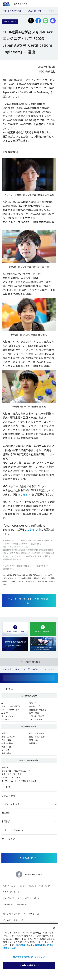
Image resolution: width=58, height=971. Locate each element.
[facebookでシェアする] (38, 21)
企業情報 (6, 904)
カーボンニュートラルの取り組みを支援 (18, 780)
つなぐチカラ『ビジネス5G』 (14, 770)
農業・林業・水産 (36, 736)
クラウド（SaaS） (37, 716)
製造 (3, 733)
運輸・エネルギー (9, 736)
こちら (24, 494)
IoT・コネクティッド (10, 709)
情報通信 (33, 743)
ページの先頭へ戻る (30, 661)
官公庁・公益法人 (36, 733)
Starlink (4, 767)
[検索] (52, 678)
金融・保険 (6, 740)
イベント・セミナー (11, 804)
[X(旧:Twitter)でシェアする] (31, 21)
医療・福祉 (34, 740)
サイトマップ (8, 838)
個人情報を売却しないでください (29, 956)
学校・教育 (6, 753)
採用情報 (20, 904)
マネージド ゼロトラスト (12, 774)
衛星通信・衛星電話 (37, 709)
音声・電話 (34, 712)
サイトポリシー (30, 914)
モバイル (33, 702)
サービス (5, 689)
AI (2, 702)
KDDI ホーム (8, 885)
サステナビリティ (10, 892)
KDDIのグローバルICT (10, 777)
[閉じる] (54, 927)
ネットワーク (35, 706)
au (21, 885)
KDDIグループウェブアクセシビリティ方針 (20, 898)
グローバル (6, 719)
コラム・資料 (8, 795)
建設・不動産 (7, 743)
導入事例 (5, 812)
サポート (13, 830)
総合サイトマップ (10, 914)
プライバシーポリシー (12, 920)
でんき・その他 (36, 719)
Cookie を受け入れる (29, 965)
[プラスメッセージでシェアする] (53, 21)
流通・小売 (6, 746)
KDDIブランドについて (38, 885)
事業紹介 (5, 821)
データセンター (8, 716)
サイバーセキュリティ (11, 706)
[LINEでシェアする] (45, 21)
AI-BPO (4, 712)
